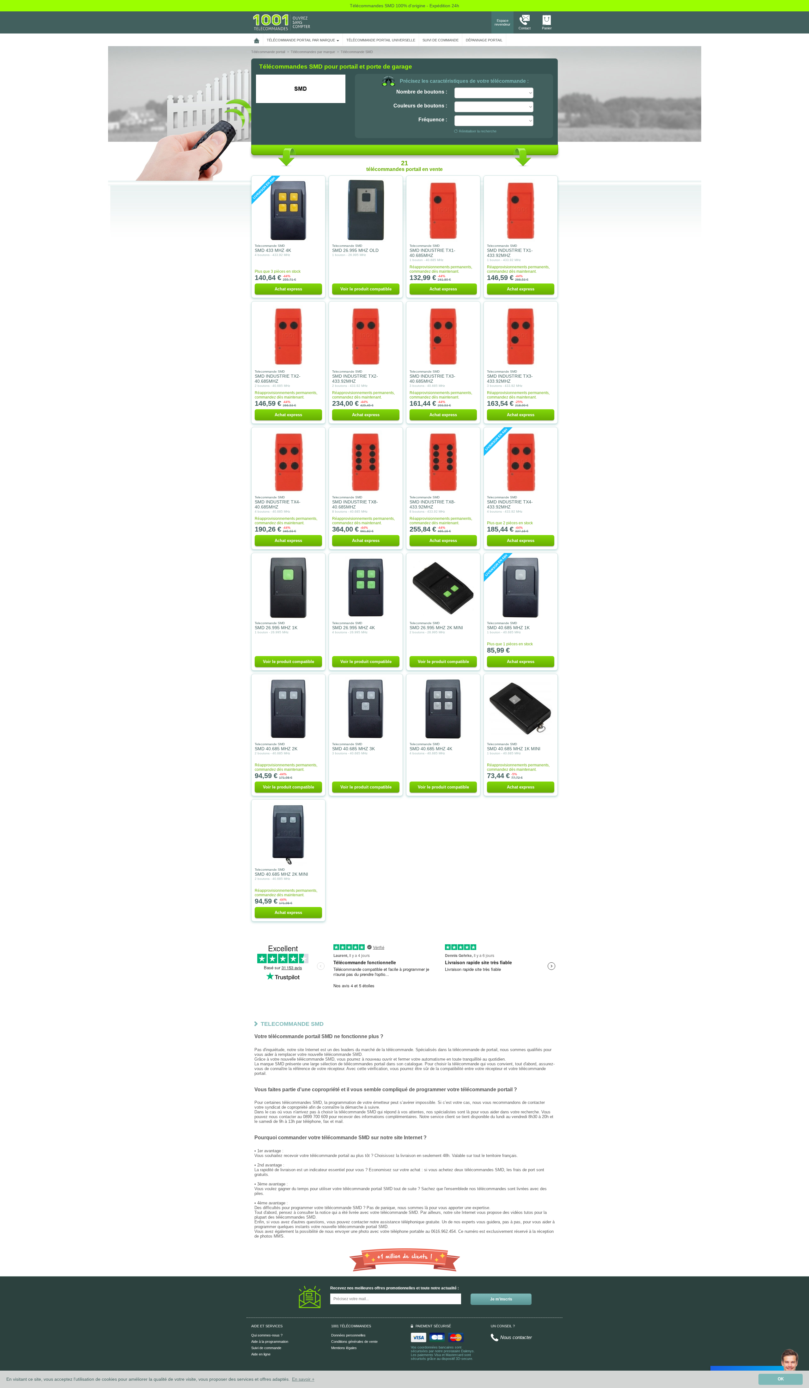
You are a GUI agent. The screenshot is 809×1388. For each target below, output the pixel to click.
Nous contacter (516, 1337)
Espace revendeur (502, 22)
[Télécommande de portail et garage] (281, 22)
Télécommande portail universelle (380, 40)
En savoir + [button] (303, 1379)
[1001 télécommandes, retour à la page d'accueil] (256, 39)
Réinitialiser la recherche (477, 131)
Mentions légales (344, 1348)
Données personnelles (348, 1335)
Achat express (288, 289)
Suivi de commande (266, 1348)
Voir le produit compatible (366, 289)
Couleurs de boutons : (420, 105)
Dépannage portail (484, 40)
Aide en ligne (261, 1354)
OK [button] (781, 1379)
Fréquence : (432, 119)
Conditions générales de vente (354, 1341)
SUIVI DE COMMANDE (441, 40)
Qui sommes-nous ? (267, 1335)
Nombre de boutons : (421, 91)
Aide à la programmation (269, 1341)
